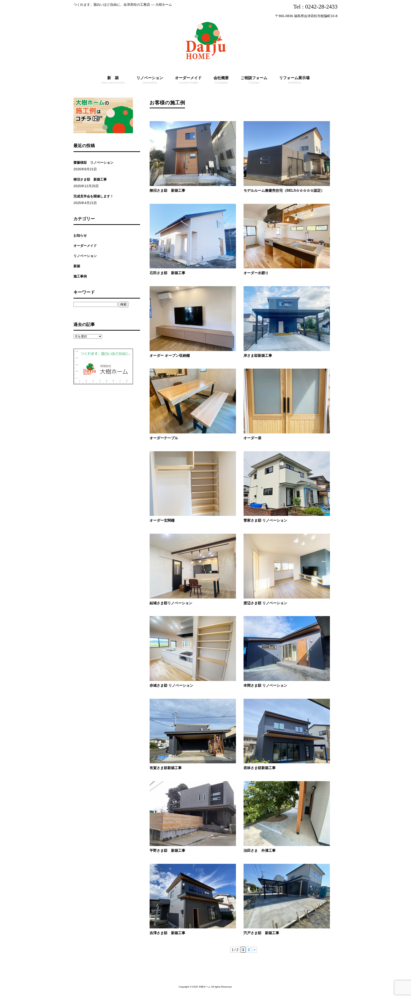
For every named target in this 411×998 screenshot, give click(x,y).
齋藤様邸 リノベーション (93, 162)
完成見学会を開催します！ (93, 196)
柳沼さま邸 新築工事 (90, 179)
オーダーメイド (85, 245)
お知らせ (80, 235)
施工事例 (80, 276)
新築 (76, 266)
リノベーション (85, 256)
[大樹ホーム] (205, 60)
